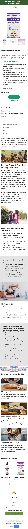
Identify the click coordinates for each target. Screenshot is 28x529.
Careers (14, 502)
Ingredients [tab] (6, 127)
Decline (11, 526)
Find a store (14, 500)
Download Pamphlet (6, 107)
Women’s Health (4, 116)
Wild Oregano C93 (5, 477)
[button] (24, 25)
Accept (17, 526)
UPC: (2, 111)
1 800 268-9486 (12, 508)
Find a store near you (14, 97)
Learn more (11, 523)
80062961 (13, 113)
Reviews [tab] (5, 133)
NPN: (2, 113)
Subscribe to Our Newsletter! (14, 513)
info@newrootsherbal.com (15, 510)
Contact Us (14, 505)
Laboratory (14, 497)
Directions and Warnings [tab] (10, 125)
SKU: (2, 110)
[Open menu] (2, 7)
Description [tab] (6, 122)
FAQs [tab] (4, 130)
